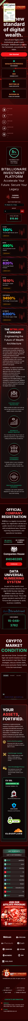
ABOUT (8, 988)
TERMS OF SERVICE (20, 992)
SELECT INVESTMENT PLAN (14, 202)
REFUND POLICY (7, 990)
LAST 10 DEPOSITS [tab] (14, 851)
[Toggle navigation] (3, 12)
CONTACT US (20, 990)
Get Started (14, 54)
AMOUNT (14, 208)
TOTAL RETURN (14, 216)
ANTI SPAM (8, 992)
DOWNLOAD (14, 564)
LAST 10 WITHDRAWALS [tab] (14, 855)
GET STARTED (21, 988)
